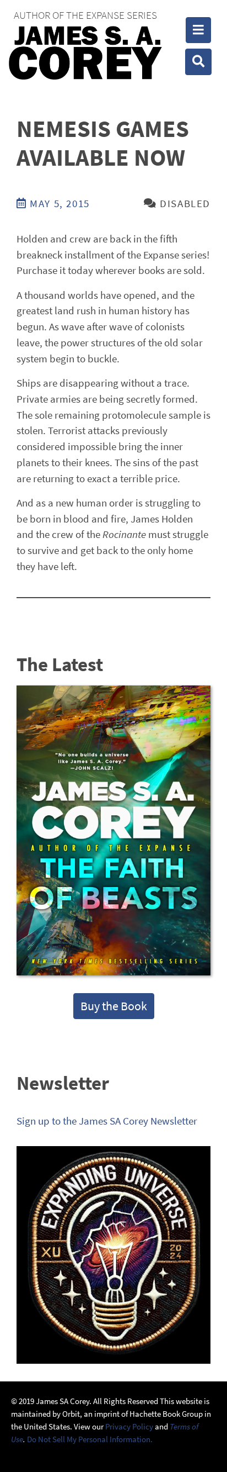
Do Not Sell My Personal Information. (90, 1439)
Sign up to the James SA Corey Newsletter (107, 1121)
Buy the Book (113, 1006)
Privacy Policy (129, 1426)
